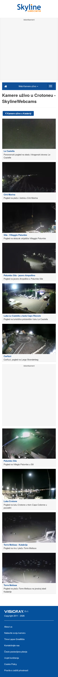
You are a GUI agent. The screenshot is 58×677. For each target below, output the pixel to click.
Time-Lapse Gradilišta (14, 639)
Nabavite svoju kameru (14, 632)
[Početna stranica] (5, 86)
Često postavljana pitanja (15, 651)
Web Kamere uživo (28, 86)
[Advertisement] (29, 51)
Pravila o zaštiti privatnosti (16, 670)
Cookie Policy (10, 664)
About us (8, 626)
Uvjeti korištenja (11, 657)
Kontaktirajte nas (12, 645)
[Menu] (50, 86)
